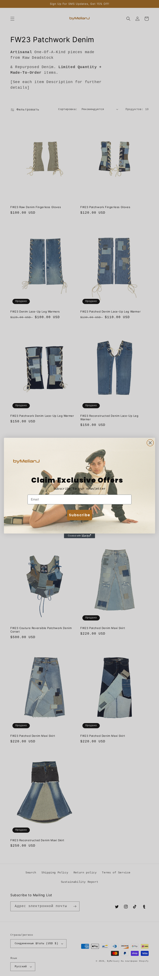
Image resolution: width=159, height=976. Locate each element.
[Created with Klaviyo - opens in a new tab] (79, 535)
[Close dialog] (150, 442)
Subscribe (79, 515)
